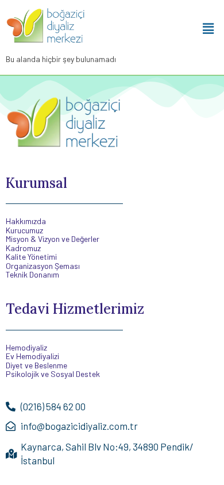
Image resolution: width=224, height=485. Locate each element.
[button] (208, 28)
